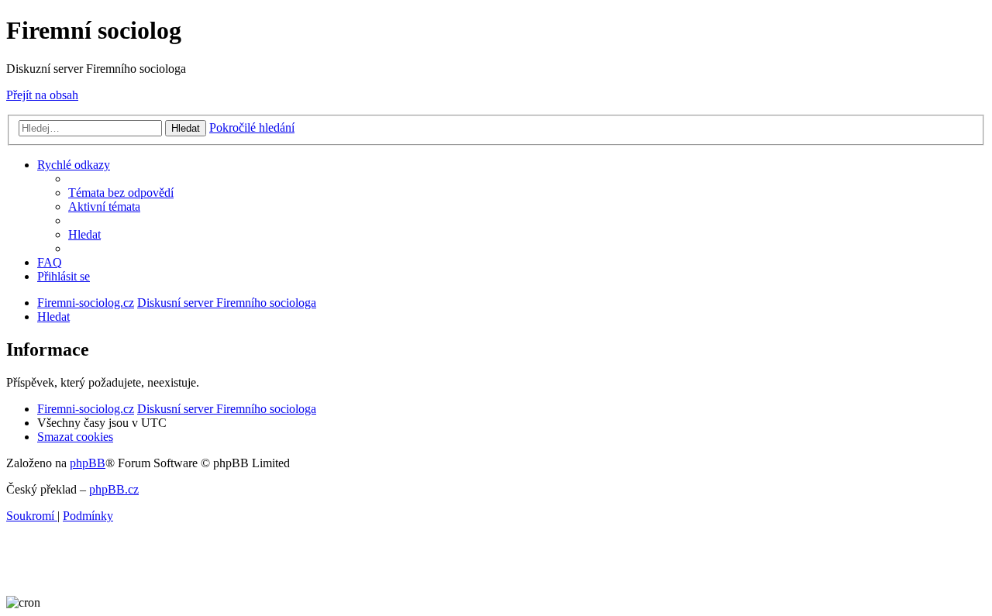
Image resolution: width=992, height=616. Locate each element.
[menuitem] (121, 192)
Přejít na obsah (42, 95)
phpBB (87, 463)
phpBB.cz (114, 489)
